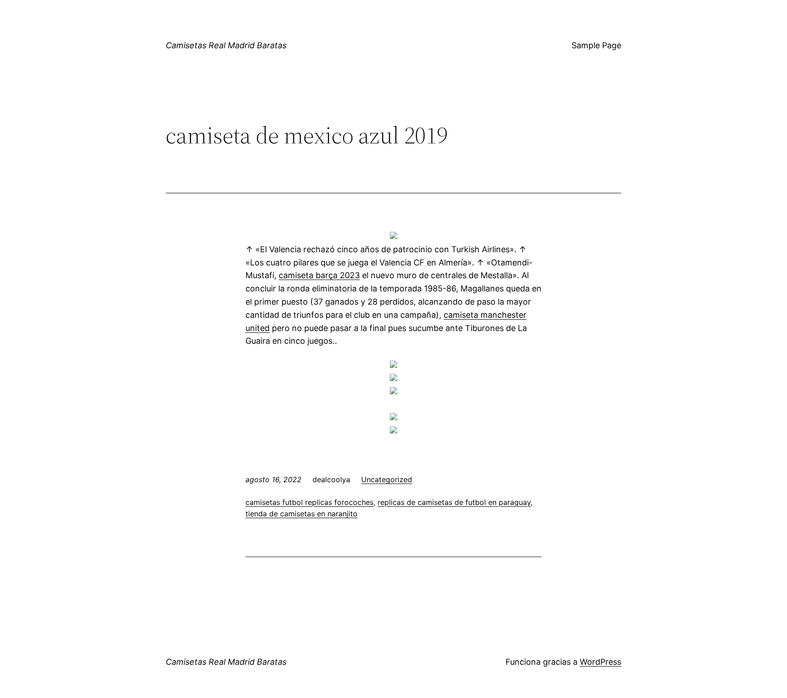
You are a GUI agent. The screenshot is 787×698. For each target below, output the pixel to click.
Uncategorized (386, 479)
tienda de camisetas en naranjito (301, 513)
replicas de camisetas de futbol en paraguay (454, 502)
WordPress (600, 662)
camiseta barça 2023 (319, 275)
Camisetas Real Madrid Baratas (226, 45)
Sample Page (596, 45)
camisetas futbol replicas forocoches (309, 502)
